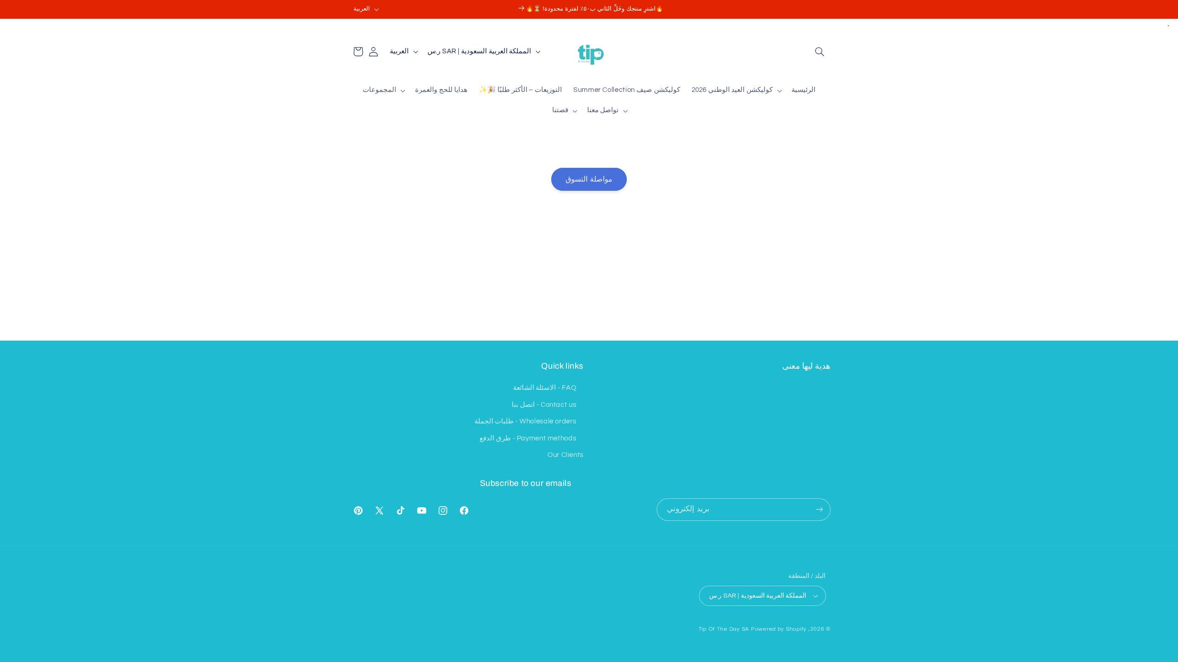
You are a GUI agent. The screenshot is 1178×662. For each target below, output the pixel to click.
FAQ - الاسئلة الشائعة (544, 387)
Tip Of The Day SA (724, 629)
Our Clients (565, 454)
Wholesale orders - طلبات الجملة (525, 421)
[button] (820, 51)
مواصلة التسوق (589, 179)
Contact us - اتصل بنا (544, 404)
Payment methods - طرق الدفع (527, 438)
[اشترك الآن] (819, 509)
